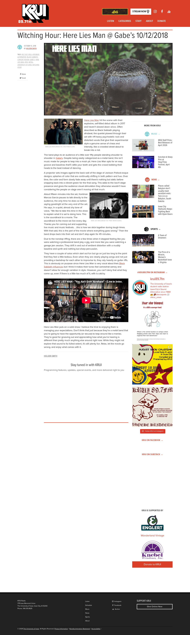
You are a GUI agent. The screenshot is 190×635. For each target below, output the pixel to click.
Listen (110, 21)
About (149, 21)
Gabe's (32, 60)
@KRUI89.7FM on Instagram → (152, 272)
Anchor (117, 609)
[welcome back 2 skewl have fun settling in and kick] (152, 364)
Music (87, 609)
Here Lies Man (91, 120)
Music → (155, 133)
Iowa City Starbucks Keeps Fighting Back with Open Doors (165, 210)
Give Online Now (154, 606)
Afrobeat (35, 54)
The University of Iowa (31, 629)
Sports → (156, 229)
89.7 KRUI (28, 54)
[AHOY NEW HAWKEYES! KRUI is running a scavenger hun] (152, 322)
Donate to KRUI (152, 564)
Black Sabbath (32, 57)
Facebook (117, 605)
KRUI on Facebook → (152, 440)
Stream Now (139, 11)
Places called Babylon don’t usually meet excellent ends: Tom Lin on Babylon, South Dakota (164, 193)
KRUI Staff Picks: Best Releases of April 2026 (165, 143)
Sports (87, 617)
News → (155, 179)
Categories (124, 21)
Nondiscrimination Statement (79, 629)
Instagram (117, 601)
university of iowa (24, 65)
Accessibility (96, 629)
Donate (161, 21)
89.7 (23, 54)
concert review (23, 60)
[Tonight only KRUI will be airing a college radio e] (152, 407)
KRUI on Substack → (152, 454)
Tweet (23, 78)
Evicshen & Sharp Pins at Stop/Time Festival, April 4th (165, 162)
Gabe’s (59, 158)
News (87, 613)
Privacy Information (61, 629)
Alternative (21, 57)
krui (26, 62)
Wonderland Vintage (152, 535)
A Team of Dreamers (162, 236)
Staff (138, 21)
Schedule (88, 605)
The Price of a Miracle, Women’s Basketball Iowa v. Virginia (165, 257)
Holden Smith (31, 48)
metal (31, 62)
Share (24, 74)
